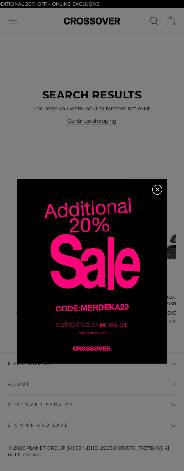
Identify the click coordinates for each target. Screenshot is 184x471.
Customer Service (40, 404)
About (19, 384)
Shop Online (30, 363)
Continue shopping (92, 120)
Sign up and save (38, 424)
